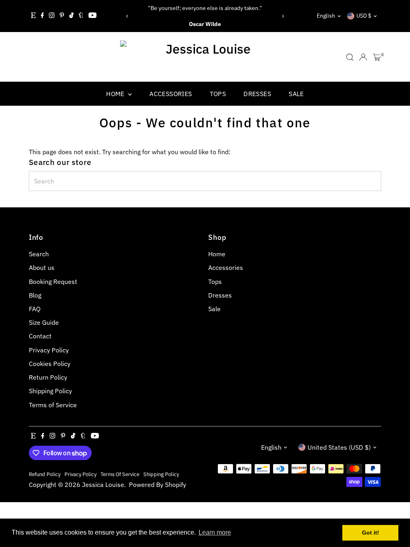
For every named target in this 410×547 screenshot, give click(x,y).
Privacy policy (80, 474)
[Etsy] (33, 16)
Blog (35, 295)
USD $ (363, 15)
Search (39, 254)
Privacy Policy (49, 350)
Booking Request (53, 282)
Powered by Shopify (157, 485)
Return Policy (48, 377)
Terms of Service (53, 405)
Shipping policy (161, 474)
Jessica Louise (103, 485)
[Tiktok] (71, 16)
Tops (218, 94)
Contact (40, 336)
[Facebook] (42, 16)
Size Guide (44, 322)
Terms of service (119, 474)
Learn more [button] (215, 532)
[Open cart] (377, 57)
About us (41, 267)
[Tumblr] (81, 16)
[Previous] (128, 16)
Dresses (257, 94)
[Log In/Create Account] (363, 57)
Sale (296, 94)
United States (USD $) (339, 447)
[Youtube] (92, 16)
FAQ (34, 309)
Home (116, 94)
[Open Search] (350, 57)
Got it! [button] (370, 532)
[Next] (282, 16)
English (326, 15)
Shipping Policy (50, 391)
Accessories (170, 94)
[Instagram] (51, 16)
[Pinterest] (62, 16)
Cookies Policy (49, 364)
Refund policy (44, 474)
